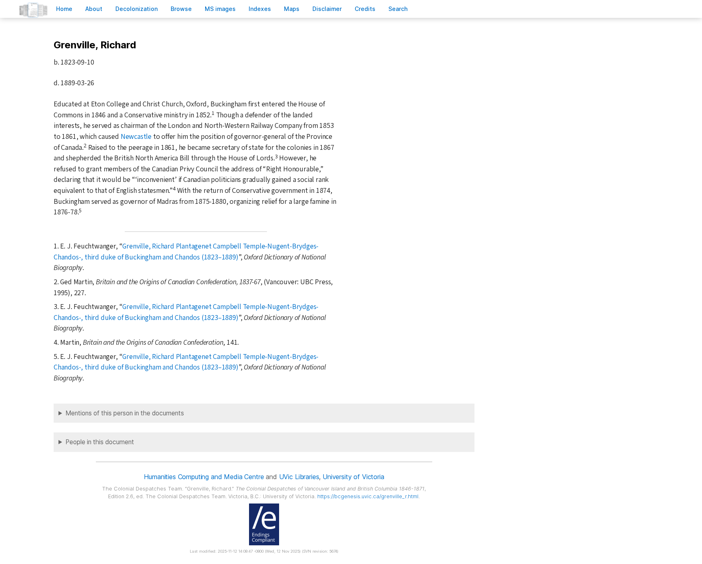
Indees (260, 8)
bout (93, 8)
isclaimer (327, 8)
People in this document (99, 442)
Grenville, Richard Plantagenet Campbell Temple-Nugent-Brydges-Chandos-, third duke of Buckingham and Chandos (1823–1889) (186, 251)
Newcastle (136, 137)
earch (398, 8)
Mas (291, 8)
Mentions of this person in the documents (124, 413)
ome (64, 8)
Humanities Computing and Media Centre (204, 477)
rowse (181, 8)
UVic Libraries (299, 477)
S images (220, 8)
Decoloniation (136, 8)
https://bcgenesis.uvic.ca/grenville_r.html (367, 496)
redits (365, 8)
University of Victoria (353, 477)
